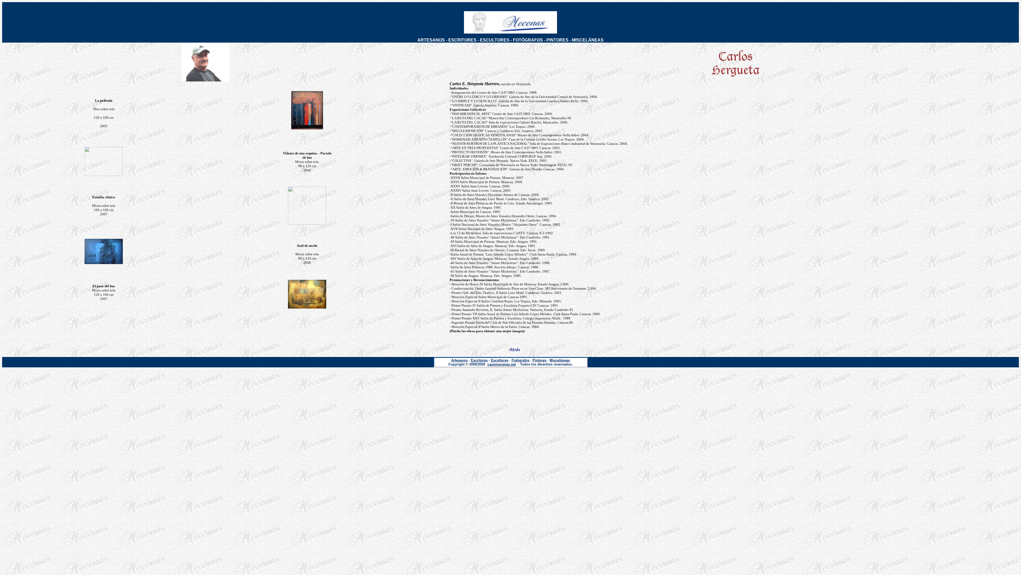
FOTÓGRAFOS (528, 40)
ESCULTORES (494, 40)
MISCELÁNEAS (588, 40)
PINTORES (557, 40)
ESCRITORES (462, 40)
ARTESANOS (431, 40)
